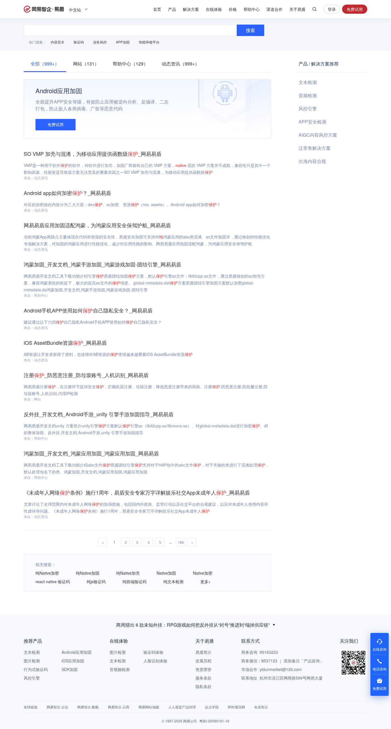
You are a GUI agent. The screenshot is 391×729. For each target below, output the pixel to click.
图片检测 (32, 661)
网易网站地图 (149, 706)
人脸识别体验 (155, 661)
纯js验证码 (96, 581)
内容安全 (57, 41)
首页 (157, 9)
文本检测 (308, 82)
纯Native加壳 (128, 573)
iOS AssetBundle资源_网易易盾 (65, 342)
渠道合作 (274, 9)
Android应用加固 (77, 652)
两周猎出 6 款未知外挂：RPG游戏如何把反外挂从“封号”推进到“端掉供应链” (193, 625)
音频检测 (308, 95)
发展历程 (204, 661)
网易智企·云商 (118, 706)
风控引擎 (308, 108)
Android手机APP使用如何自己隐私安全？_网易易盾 (88, 310)
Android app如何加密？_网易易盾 (67, 192)
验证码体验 (153, 652)
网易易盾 (44, 9)
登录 (332, 9)
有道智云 (261, 706)
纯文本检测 (173, 581)
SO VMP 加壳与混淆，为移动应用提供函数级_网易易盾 (92, 153)
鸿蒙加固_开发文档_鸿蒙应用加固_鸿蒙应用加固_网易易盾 (91, 453)
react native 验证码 (52, 581)
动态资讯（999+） (181, 63)
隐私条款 (204, 686)
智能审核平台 (149, 41)
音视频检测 (120, 669)
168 (181, 542)
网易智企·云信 (57, 706)
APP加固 (123, 41)
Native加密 (202, 573)
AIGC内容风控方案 (318, 135)
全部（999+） (45, 63)
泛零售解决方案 (315, 148)
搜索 (314, 9)
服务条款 (204, 678)
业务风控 (100, 41)
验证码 (79, 41)
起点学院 (212, 706)
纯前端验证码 (135, 581)
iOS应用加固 (73, 661)
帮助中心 (252, 9)
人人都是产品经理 (182, 706)
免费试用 (355, 9)
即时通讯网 (236, 706)
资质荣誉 (204, 669)
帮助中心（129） (130, 63)
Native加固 (166, 573)
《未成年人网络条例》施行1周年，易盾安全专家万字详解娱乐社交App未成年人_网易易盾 (137, 492)
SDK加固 (70, 669)
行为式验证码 (36, 669)
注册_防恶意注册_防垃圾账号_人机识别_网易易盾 (86, 375)
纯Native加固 (87, 573)
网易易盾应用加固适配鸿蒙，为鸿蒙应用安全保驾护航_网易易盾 (97, 225)
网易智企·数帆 (88, 706)
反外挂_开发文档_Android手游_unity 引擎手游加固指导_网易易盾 (98, 414)
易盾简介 (204, 652)
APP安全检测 (312, 121)
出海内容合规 (312, 161)
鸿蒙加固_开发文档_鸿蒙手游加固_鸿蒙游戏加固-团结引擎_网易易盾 (102, 264)
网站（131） (86, 63)
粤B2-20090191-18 (214, 720)
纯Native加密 (47, 573)
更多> (205, 581)
